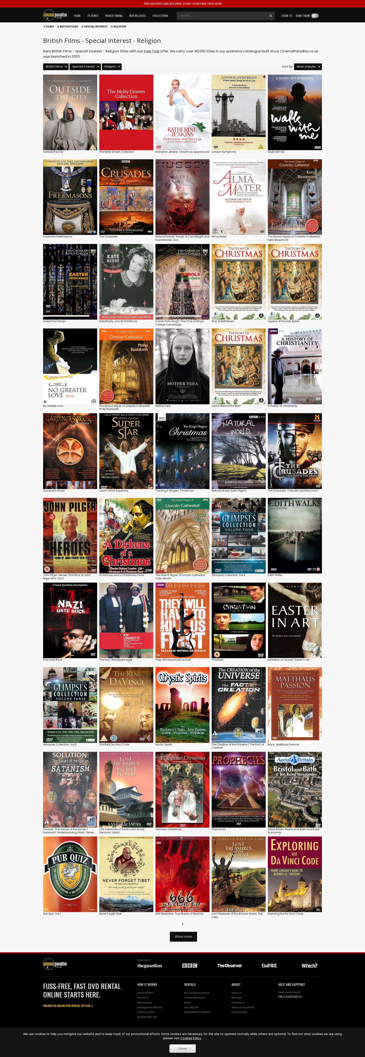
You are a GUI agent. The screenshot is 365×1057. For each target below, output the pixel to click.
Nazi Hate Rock (52, 660)
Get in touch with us (290, 996)
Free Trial (151, 51)
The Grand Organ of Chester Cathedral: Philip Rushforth (124, 407)
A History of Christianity (282, 406)
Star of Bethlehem (223, 321)
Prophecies (219, 829)
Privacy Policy (239, 1012)
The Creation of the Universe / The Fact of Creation (238, 746)
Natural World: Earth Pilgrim (229, 490)
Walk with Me (276, 152)
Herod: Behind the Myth (226, 406)
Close (182, 1048)
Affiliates (236, 997)
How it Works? (145, 992)
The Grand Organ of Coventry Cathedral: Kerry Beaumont (294, 238)
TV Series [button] (92, 15)
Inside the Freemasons (57, 236)
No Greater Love (53, 406)
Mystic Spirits (163, 744)
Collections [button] (160, 15)
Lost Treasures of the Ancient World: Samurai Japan (122, 830)
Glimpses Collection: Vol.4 (228, 575)
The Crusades (108, 236)
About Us (236, 992)
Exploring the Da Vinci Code (285, 913)
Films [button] (77, 15)
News (187, 1002)
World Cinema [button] (114, 15)
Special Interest (96, 26)
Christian (217, 660)
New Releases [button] (137, 15)
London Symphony (224, 152)
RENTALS (190, 984)
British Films (69, 26)
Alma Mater (219, 236)
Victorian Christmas (168, 829)
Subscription (144, 1002)
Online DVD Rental (194, 997)
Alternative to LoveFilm (197, 1012)
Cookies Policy (190, 1038)
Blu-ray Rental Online (196, 992)
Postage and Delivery (149, 1007)
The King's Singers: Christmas (174, 490)
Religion (120, 26)
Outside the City (53, 152)
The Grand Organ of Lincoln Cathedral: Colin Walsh (180, 576)
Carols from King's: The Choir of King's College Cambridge (179, 322)
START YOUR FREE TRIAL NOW (183, 3)
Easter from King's (54, 321)
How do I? (142, 997)
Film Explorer (191, 1007)
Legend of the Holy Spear (284, 321)
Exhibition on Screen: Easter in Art (288, 660)
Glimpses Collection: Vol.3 (59, 744)
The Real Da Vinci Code (114, 744)
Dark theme (303, 15)
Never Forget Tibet (110, 913)
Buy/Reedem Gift (147, 1017)
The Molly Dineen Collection (116, 152)
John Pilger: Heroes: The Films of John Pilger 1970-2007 (67, 576)
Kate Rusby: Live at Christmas (118, 321)
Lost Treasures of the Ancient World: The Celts (237, 915)
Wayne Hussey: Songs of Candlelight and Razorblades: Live (182, 238)
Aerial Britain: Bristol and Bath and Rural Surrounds (293, 830)
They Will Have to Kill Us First (173, 660)
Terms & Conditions (243, 1007)
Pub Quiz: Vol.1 (52, 913)
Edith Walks (275, 575)
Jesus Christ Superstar (113, 490)
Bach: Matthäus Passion (283, 744)
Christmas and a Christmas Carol (121, 575)
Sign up (70, 138)
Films (50, 26)
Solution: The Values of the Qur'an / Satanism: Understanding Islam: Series (68, 830)
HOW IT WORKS (147, 984)
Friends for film (146, 1012)
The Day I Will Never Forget (115, 660)
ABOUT (236, 984)
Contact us (238, 1002)
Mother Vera (163, 406)
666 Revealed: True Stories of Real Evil (179, 913)
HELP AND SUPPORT (291, 984)
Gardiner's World (54, 490)
